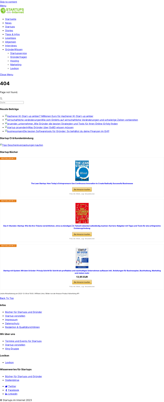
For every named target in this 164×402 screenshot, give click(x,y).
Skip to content (8, 1)
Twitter (12, 386)
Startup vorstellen (15, 315)
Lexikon (14, 68)
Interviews (11, 45)
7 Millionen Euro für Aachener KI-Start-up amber (66, 116)
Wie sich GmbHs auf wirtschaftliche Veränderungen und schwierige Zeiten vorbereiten (89, 119)
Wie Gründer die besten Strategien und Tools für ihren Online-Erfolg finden (76, 123)
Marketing (15, 64)
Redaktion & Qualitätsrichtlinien (22, 327)
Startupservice (18, 53)
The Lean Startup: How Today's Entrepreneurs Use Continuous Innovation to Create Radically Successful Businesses (82, 183)
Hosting (14, 60)
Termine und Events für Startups (23, 341)
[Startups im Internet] (12, 13)
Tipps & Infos (12, 34)
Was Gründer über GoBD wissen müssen (51, 127)
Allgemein (10, 41)
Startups (10, 26)
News (8, 23)
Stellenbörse (12, 380)
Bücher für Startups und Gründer (23, 312)
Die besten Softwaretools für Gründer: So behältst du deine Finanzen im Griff (66, 131)
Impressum (11, 319)
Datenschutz (12, 323)
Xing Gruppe (12, 348)
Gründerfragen (18, 57)
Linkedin (12, 393)
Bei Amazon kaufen (82, 189)
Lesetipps (10, 38)
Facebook (13, 390)
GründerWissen (14, 49)
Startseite (10, 19)
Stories (9, 30)
